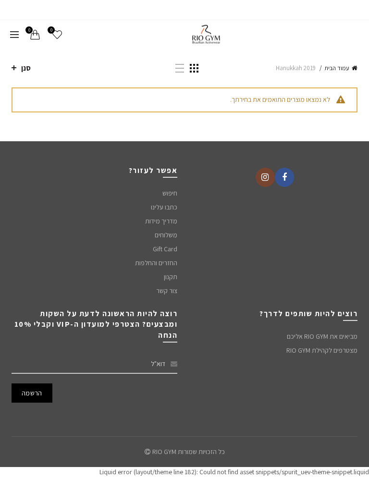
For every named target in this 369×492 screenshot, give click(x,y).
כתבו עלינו (164, 207)
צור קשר (166, 290)
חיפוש (169, 193)
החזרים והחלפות (156, 262)
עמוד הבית (336, 68)
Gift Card (165, 249)
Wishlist (51, 30)
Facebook (284, 177)
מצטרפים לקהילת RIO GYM (321, 350)
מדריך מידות (161, 221)
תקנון (170, 276)
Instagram (265, 177)
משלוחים (166, 235)
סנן (26, 68)
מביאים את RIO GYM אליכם (322, 336)
